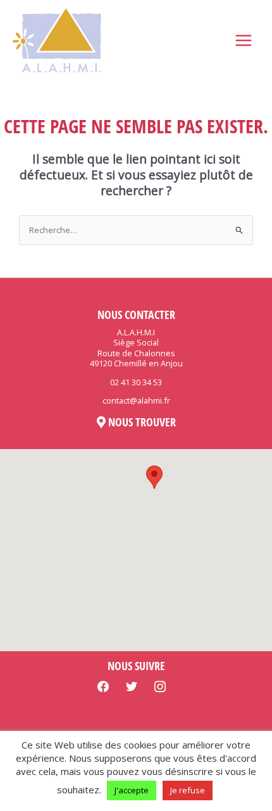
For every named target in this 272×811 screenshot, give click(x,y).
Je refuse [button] (187, 790)
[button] (154, 477)
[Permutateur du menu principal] (243, 40)
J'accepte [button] (131, 790)
